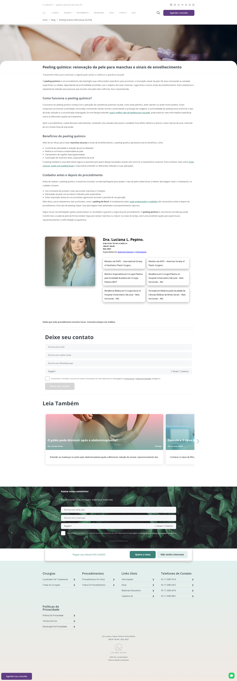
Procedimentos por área (93, 579)
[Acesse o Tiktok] (186, 5)
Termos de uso (129, 379)
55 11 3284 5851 (168, 596)
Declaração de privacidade (55, 626)
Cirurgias (67, 13)
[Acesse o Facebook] (179, 5)
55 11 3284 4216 (168, 590)
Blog (134, 13)
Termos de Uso (50, 621)
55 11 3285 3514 (168, 579)
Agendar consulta (179, 12)
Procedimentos (82, 13)
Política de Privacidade (143, 379)
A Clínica (55, 13)
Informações (99, 13)
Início (45, 20)
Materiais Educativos (131, 590)
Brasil (175, 371)
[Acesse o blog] (171, 5)
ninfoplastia (140, 252)
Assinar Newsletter (118, 541)
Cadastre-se (127, 596)
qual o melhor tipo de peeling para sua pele (129, 112)
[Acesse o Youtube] (190, 5)
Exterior (185, 371)
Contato (122, 13)
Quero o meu (142, 554)
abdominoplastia (125, 252)
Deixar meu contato (60, 386)
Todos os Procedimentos (93, 585)
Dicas (111, 13)
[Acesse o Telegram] (182, 5)
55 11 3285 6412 (168, 585)
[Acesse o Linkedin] (193, 5)
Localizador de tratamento (55, 579)
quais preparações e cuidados (144, 201)
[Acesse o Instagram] (175, 5)
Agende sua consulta (16, 676)
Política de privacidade (53, 615)
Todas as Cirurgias (51, 585)
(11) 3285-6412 (48, 5)
